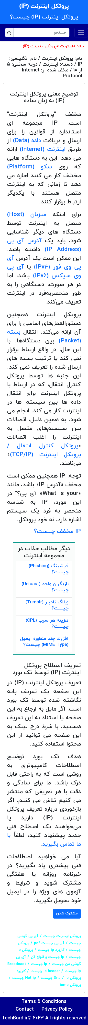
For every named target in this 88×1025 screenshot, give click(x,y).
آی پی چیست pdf (49, 943)
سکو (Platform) (29, 167)
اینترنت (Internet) (42, 149)
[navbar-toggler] (81, 32)
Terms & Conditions (44, 1002)
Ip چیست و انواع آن (47, 957)
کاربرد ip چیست (51, 950)
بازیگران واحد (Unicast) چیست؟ (45, 587)
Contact (25, 1009)
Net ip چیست (24, 978)
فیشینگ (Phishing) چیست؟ (48, 569)
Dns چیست (51, 978)
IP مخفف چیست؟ (57, 531)
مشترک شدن (67, 913)
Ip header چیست (45, 971)
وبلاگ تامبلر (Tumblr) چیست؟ (46, 605)
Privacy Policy (57, 1009)
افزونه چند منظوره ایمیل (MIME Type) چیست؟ (44, 641)
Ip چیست (39, 964)
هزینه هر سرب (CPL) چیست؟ (47, 623)
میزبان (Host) (26, 214)
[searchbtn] (9, 32)
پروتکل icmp (70, 985)
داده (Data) (27, 141)
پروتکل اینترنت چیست (62, 936)
